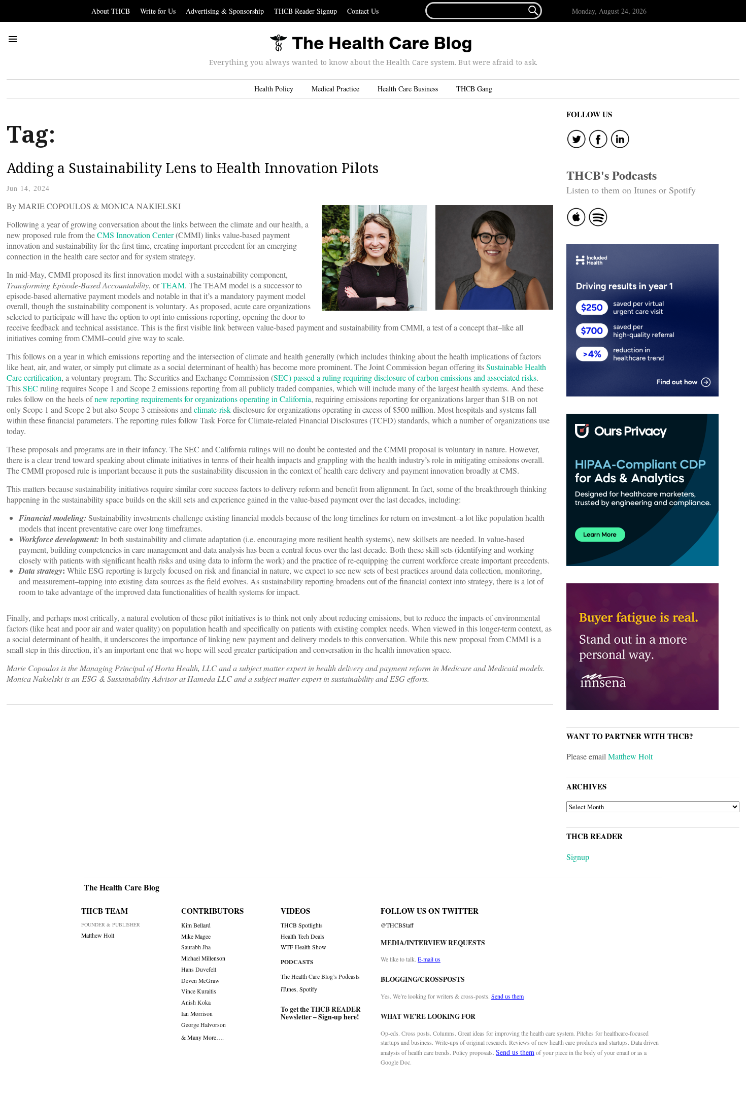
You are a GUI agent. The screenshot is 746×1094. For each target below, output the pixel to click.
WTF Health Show (303, 947)
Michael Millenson (203, 958)
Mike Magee (196, 936)
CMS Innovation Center (135, 234)
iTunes (288, 989)
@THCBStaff (397, 925)
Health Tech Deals (302, 936)
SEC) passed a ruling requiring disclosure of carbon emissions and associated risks (405, 377)
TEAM (173, 285)
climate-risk (212, 409)
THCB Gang (474, 88)
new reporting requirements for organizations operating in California (202, 398)
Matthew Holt (630, 756)
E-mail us (429, 959)
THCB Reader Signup (305, 11)
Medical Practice (335, 88)
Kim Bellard (196, 925)
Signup (577, 856)
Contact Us (363, 11)
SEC (30, 388)
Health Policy (273, 88)
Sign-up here (337, 1017)
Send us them (507, 996)
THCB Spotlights (302, 925)
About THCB (110, 11)
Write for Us (158, 11)
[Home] (370, 44)
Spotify (308, 989)
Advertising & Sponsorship (225, 11)
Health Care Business (408, 88)
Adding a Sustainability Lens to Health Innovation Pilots (193, 167)
